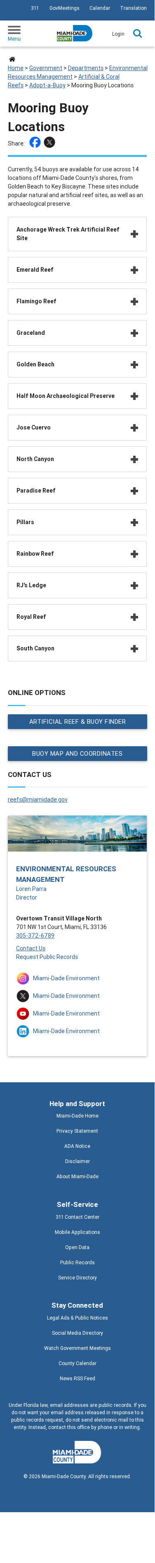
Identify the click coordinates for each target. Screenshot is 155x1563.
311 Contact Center (77, 1217)
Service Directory (77, 1277)
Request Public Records (47, 957)
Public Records (77, 1262)
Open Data (77, 1247)
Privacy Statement (77, 1131)
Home (15, 68)
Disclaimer (77, 1161)
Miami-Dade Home (77, 1116)
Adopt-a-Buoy (47, 85)
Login (118, 34)
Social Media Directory (77, 1333)
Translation (133, 8)
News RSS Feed (77, 1378)
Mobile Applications (77, 1232)
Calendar (99, 8)
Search (138, 34)
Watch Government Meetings (77, 1348)
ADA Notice (77, 1146)
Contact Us (30, 948)
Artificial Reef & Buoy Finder (77, 721)
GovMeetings (64, 8)
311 (35, 8)
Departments (85, 68)
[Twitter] (50, 143)
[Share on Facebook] (36, 143)
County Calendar (77, 1363)
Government (45, 68)
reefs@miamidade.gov (38, 799)
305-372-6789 (35, 935)
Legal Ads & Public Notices (77, 1318)
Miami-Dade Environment (66, 978)
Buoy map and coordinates (77, 753)
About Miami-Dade (77, 1176)
